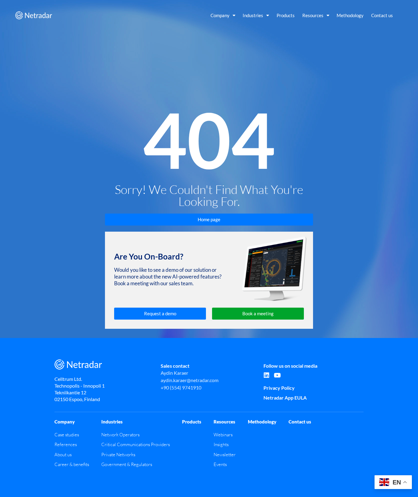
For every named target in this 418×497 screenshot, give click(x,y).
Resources (312, 15)
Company (220, 15)
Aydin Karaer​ (174, 373)
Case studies (66, 435)
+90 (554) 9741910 (181, 387)
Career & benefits (71, 464)
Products (286, 15)
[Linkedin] (266, 375)
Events (220, 464)
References (65, 444)
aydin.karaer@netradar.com (189, 380)
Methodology (350, 15)
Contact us (382, 15)
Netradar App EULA (285, 397)
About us (63, 454)
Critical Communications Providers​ (135, 444)
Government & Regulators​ (126, 464)
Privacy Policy (279, 388)
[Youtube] (277, 375)
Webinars (223, 435)
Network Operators (120, 435)
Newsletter (225, 454)
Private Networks (118, 454)
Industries (253, 15)
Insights (221, 444)
